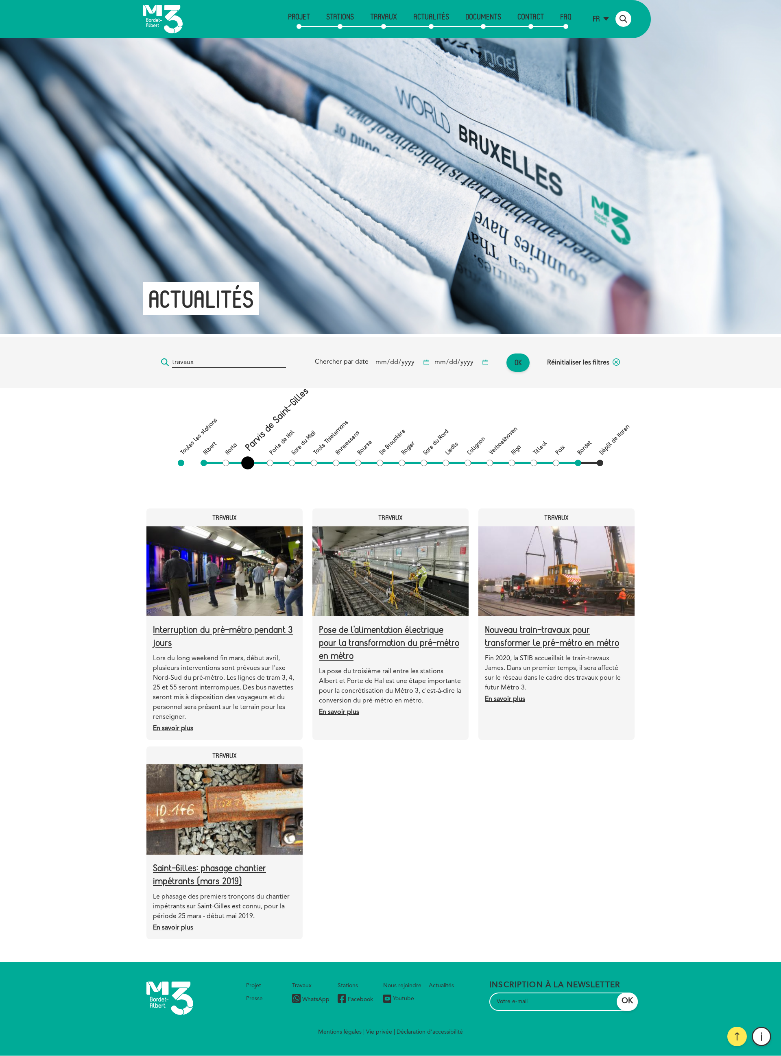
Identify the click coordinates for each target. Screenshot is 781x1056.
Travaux (383, 16)
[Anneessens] (336, 463)
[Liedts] (446, 463)
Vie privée (379, 1032)
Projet (299, 16)
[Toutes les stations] (181, 463)
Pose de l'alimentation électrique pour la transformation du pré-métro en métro (389, 642)
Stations (340, 16)
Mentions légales (340, 1032)
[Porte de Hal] (270, 463)
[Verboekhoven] (489, 463)
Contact (530, 16)
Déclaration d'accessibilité (430, 1032)
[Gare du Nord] (424, 463)
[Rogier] (402, 463)
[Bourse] (358, 463)
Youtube (403, 998)
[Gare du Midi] (292, 463)
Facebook (360, 999)
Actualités (431, 16)
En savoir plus (173, 728)
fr (596, 18)
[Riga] (511, 463)
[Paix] (556, 463)
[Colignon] (468, 463)
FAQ (566, 16)
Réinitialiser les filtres (578, 363)
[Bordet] (578, 463)
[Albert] (204, 463)
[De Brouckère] (380, 463)
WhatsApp (315, 999)
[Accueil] (163, 19)
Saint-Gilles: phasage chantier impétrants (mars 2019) (209, 874)
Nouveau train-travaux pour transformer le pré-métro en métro (552, 635)
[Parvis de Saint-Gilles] (249, 462)
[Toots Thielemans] (314, 463)
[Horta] (226, 463)
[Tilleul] (533, 463)
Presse (254, 998)
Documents (483, 16)
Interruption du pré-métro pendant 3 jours (223, 635)
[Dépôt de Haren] (600, 463)
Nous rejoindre (402, 985)
